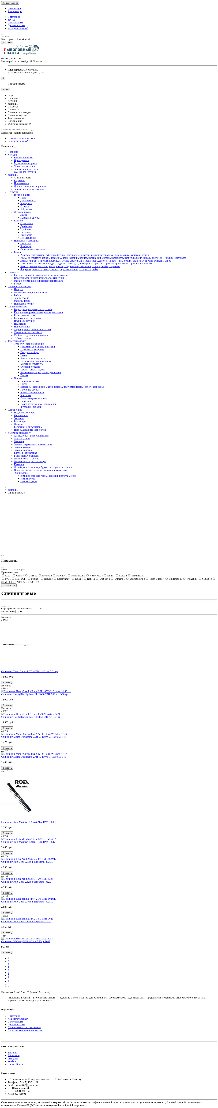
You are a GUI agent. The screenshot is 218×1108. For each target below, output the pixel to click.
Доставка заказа (16, 25)
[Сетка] (2, 606)
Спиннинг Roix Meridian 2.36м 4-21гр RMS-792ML (29, 822)
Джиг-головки (28, 200)
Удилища (13, 174)
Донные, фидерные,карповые (30, 186)
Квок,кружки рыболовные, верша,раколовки (38, 312)
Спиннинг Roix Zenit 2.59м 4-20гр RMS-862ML (27, 861)
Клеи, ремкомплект (24, 315)
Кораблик (19, 180)
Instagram (13, 1058)
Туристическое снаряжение (29, 343)
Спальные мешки (29, 381)
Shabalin (104, 578)
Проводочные (21, 160)
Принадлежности (17, 306)
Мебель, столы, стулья (32, 369)
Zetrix (20, 582)
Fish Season (78, 575)
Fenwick (61, 575)
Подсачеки (20, 323)
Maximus (137, 575)
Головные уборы (29, 389)
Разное (17, 252)
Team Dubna (156, 578)
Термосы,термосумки (32, 349)
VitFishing (175, 578)
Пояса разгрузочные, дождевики (38, 404)
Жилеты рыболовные (32, 392)
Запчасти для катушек (26, 169)
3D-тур (11, 19)
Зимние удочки (22, 447)
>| (9, 986)
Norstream (63, 578)
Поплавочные (21, 183)
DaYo (32, 575)
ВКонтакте (13, 1055)
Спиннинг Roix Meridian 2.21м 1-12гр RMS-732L (28, 842)
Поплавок (25, 243)
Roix (90, 578)
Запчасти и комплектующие (29, 189)
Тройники (25, 229)
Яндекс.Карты (15, 1064)
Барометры (20, 421)
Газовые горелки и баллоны (35, 361)
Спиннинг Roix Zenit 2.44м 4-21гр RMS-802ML (27, 901)
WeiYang (192, 578)
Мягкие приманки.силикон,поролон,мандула (38, 280)
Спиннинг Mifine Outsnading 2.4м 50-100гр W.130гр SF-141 (33, 756)
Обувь (23, 384)
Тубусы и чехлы (22, 338)
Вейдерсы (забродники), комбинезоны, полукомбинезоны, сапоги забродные (62, 386)
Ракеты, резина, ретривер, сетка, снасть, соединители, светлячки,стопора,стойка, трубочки (70, 266)
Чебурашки (26, 209)
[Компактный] (9, 606)
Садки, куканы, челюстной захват (32, 329)
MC (7, 578)
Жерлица (19, 441)
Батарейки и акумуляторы (28, 427)
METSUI (21, 578)
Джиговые (26, 235)
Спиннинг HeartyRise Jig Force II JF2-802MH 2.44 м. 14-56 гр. (34, 694)
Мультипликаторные (25, 163)
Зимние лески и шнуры (27, 458)
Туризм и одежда (17, 341)
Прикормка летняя (24, 303)
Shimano (119, 578)
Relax (78, 578)
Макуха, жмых (22, 300)
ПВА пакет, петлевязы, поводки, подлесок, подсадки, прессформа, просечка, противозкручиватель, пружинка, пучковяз (86, 263)
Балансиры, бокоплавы (26, 455)
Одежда (18, 378)
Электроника (15, 409)
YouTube (12, 1061)
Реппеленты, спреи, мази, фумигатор (40, 372)
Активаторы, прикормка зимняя (31, 435)
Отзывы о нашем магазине (22, 138)
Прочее (24, 375)
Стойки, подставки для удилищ (31, 335)
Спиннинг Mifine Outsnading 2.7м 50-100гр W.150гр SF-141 (33, 736)
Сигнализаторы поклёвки (28, 332)
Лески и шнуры (22, 212)
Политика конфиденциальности (25, 1030)
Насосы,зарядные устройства (30, 429)
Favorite (46, 575)
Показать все (9, 585)
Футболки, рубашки (31, 406)
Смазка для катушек (25, 171)
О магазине (14, 16)
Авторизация (15, 11)
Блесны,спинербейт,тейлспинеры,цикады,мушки (41, 275)
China (20, 575)
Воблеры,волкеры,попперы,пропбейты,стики (39, 278)
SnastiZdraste (137, 578)
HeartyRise (96, 575)
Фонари (18, 424)
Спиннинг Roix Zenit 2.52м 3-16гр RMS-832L (26, 881)
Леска (23, 214)
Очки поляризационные (33, 398)
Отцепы (24, 206)
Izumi (111, 575)
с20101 (34, 582)
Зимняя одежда (28, 481)
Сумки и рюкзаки (30, 366)
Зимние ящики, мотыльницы (30, 461)
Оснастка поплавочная (32, 249)
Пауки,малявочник (24, 321)
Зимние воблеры (23, 450)
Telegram (12, 1052)
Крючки (18, 220)
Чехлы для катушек (24, 166)
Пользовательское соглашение (24, 1027)
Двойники (26, 226)
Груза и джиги (22, 194)
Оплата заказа (15, 22)
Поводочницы (22, 326)
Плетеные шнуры (30, 217)
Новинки (13, 151)
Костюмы (25, 395)
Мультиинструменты (31, 363)
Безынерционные (23, 157)
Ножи (23, 355)
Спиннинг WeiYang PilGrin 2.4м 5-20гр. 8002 (25, 941)
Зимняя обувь (27, 478)
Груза (23, 197)
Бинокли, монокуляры (32, 358)
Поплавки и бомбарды (26, 240)
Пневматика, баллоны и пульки (37, 346)
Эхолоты (19, 418)
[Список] (5, 606)
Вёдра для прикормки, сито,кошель (33, 309)
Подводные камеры (24, 412)
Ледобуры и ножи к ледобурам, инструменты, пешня (43, 467)
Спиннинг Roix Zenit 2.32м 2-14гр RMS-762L (26, 921)
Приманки (13, 272)
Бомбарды (25, 246)
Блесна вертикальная (25, 452)
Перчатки (25, 401)
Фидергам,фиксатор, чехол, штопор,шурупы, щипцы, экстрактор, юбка (59, 269)
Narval (48, 578)
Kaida (123, 575)
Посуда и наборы (29, 352)
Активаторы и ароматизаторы (30, 292)
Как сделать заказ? (18, 28)
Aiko (8, 575)
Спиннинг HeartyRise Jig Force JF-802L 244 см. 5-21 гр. (31, 717)
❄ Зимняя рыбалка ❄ (19, 432)
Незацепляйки (28, 237)
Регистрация (14, 8)
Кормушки (26, 203)
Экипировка (21, 473)
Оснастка (13, 192)
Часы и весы (21, 415)
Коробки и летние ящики (27, 318)
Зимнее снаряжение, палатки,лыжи (33, 444)
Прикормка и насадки (19, 286)
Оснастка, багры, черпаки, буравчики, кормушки (40, 470)
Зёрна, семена (21, 298)
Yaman (206, 578)
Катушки (13, 154)
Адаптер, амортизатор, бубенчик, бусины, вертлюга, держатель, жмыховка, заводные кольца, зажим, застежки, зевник (84, 255)
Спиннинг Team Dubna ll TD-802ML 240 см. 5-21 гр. (29, 671)
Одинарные (26, 223)
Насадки (18, 289)
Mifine (35, 578)
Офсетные (26, 232)
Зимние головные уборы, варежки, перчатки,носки (48, 475)
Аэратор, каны (22, 438)
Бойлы (17, 295)
